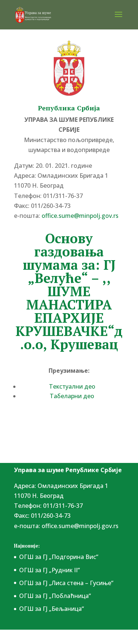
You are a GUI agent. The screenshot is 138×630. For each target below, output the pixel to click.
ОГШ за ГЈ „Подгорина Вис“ (58, 557)
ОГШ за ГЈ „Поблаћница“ (55, 596)
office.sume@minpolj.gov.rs (80, 526)
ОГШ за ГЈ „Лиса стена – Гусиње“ (66, 583)
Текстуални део (72, 386)
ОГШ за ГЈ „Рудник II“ (49, 570)
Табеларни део (72, 396)
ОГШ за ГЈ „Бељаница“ (51, 609)
